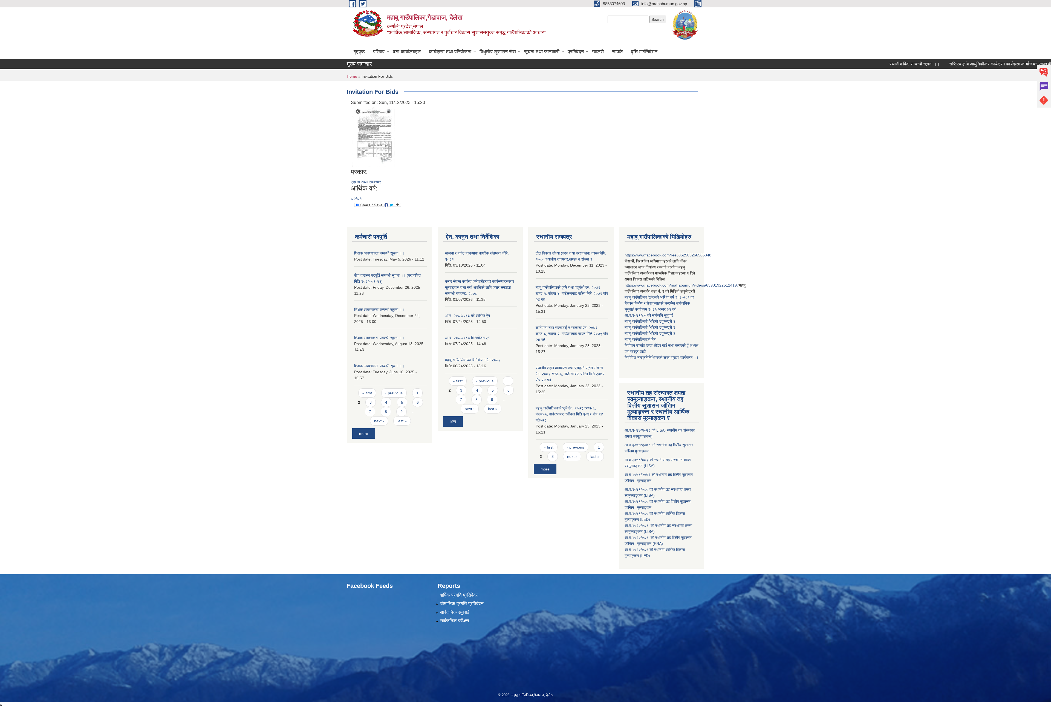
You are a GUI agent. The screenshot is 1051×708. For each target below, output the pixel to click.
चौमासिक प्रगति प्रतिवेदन (462, 603)
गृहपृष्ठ (359, 51)
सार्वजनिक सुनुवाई (454, 612)
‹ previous (394, 393)
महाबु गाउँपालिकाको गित (641, 339)
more (363, 433)
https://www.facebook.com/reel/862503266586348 (668, 255)
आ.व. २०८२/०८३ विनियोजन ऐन (467, 338)
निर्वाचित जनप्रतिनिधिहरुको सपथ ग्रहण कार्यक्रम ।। (661, 357)
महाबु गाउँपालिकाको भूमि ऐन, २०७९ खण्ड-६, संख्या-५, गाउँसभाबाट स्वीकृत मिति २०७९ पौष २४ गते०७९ (569, 414)
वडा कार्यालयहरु (407, 51)
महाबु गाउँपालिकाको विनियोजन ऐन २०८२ (472, 360)
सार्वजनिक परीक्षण (454, 620)
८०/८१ (356, 198)
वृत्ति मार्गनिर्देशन (644, 51)
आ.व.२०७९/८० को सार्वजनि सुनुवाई (649, 315)
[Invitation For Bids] (373, 137)
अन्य (453, 421)
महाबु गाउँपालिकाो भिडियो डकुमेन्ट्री (649, 321)
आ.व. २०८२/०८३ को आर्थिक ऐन (467, 315)
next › (379, 421)
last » (402, 421)
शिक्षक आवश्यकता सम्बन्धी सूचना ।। (379, 253)
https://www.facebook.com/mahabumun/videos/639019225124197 (682, 285)
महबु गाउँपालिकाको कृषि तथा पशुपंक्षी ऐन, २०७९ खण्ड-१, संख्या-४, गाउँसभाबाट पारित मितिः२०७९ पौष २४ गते (572, 293)
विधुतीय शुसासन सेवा (498, 51)
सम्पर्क (617, 51)
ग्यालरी (598, 51)
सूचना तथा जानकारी (541, 51)
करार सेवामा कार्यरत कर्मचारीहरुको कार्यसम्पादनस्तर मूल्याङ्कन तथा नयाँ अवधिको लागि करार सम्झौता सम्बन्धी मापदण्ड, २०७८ (479, 287)
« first (367, 393)
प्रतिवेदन (576, 51)
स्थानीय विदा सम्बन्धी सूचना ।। (890, 64)
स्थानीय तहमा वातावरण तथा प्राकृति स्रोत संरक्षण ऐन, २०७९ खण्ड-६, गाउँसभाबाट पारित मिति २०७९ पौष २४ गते (570, 374)
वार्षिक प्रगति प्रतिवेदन (459, 595)
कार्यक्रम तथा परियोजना (450, 51)
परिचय (379, 51)
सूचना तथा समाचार (366, 182)
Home (352, 76)
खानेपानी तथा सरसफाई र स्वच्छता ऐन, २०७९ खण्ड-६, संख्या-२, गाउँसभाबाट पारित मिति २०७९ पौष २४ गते (572, 333)
